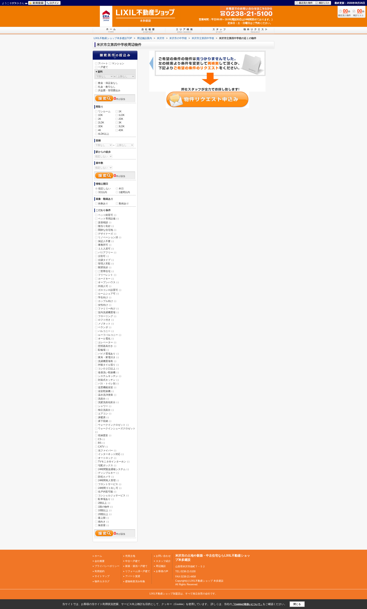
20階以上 (104, 514)
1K (120, 111)
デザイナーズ (107, 233)
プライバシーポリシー (107, 566)
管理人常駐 (106, 263)
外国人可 (104, 286)
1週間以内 (124, 192)
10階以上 (104, 510)
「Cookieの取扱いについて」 (247, 604)
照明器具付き (107, 346)
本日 (121, 188)
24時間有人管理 (108, 480)
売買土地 (130, 555)
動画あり (124, 203)
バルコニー (106, 331)
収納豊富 (104, 435)
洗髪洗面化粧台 (108, 402)
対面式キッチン (108, 379)
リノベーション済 (109, 237)
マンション (118, 63)
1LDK (122, 115)
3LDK (122, 126)
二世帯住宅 (106, 271)
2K (99, 118)
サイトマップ (102, 576)
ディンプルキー (108, 472)
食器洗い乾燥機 (108, 372)
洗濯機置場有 (107, 361)
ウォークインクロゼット (113, 424)
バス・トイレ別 (108, 383)
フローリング (107, 316)
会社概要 (100, 561)
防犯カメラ (106, 476)
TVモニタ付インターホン (113, 461)
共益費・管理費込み (109, 90)
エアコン (104, 413)
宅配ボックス (107, 465)
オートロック (107, 458)
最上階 (103, 517)
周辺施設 (161, 566)
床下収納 (104, 421)
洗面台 (103, 398)
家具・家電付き (108, 357)
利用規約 (100, 571)
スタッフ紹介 (163, 561)
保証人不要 (106, 241)
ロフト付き (106, 319)
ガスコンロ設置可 (109, 290)
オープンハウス (108, 282)
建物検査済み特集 (135, 581)
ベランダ (104, 327)
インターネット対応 (111, 454)
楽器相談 (104, 222)
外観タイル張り (108, 364)
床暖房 (103, 417)
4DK (121, 130)
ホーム (98, 555)
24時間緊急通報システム (113, 469)
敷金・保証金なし (108, 83)
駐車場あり (106, 499)
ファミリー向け (108, 308)
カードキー (106, 278)
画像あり (103, 203)
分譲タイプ (106, 259)
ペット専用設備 (108, 218)
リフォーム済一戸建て (137, 571)
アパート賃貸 (132, 576)
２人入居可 (106, 248)
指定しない (104, 188)
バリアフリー (107, 252)
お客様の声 (162, 571)
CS (101, 439)
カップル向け (107, 301)
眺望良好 (104, 267)
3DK (100, 126)
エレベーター (107, 342)
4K (99, 130)
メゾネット (106, 323)
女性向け (104, 304)
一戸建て (103, 67)
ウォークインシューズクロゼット (115, 430)
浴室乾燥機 (106, 391)
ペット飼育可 (107, 215)
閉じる (297, 604)
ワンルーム (104, 111)
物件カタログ (102, 581)
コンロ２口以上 (108, 368)
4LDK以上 (103, 133)
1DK (100, 115)
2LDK (101, 122)
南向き (103, 521)
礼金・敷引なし (106, 86)
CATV (103, 446)
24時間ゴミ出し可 (109, 488)
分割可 (103, 256)
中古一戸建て (132, 561)
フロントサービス (109, 484)
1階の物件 (105, 506)
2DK (121, 118)
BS (101, 442)
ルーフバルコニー (109, 334)
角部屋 (103, 525)
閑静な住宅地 (107, 229)
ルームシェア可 (108, 293)
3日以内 (102, 192)
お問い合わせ (163, 555)
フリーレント (107, 274)
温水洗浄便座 (107, 394)
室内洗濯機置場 (108, 312)
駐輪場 (103, 349)
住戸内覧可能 (107, 491)
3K (120, 122)
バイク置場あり (108, 353)
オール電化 (106, 338)
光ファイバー (107, 450)
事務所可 (104, 244)
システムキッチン (109, 376)
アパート (103, 63)
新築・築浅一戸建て (136, 566)
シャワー (104, 406)
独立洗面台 (106, 409)
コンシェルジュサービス (113, 495)
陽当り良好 (106, 226)
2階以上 (104, 502)
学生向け (104, 297)
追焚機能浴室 (107, 387)
